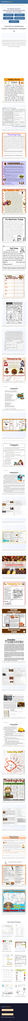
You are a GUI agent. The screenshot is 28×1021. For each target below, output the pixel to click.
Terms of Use (7, 1009)
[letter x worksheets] (20, 961)
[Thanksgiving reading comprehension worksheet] (14, 178)
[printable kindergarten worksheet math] (7, 961)
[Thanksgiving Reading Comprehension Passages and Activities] (14, 232)
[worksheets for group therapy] (20, 945)
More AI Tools (14, 21)
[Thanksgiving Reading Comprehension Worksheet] (14, 92)
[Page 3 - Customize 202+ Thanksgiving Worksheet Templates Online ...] (14, 850)
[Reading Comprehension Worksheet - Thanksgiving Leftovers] (14, 484)
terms (18, 46)
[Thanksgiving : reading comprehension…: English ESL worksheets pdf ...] (14, 206)
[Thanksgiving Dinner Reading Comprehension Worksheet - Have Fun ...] (14, 400)
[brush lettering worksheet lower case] (7, 992)
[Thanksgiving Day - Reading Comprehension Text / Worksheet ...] (14, 509)
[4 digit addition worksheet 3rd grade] (7, 976)
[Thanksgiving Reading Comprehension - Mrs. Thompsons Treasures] (14, 117)
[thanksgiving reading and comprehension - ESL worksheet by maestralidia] (14, 598)
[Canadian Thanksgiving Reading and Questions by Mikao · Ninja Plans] (14, 652)
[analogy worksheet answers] (7, 946)
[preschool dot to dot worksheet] (20, 991)
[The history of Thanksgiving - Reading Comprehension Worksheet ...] (14, 817)
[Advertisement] (14, 62)
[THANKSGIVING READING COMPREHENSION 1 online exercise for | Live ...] (14, 878)
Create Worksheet (8, 14)
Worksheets (6, 1006)
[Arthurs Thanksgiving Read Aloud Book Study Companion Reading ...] (14, 901)
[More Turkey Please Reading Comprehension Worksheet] (14, 736)
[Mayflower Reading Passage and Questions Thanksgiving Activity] (14, 708)
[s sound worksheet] (20, 977)
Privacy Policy (7, 1014)
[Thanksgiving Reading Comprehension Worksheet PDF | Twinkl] (14, 425)
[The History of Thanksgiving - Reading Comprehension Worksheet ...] (14, 677)
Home (2, 5)
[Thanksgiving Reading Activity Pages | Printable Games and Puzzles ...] (14, 313)
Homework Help (20, 14)
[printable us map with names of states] (7, 929)
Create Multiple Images (19, 18)
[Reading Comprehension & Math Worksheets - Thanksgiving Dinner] (14, 621)
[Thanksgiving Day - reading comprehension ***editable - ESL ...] (14, 374)
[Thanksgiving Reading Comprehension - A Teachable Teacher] (14, 260)
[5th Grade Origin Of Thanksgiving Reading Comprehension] (14, 537)
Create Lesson (8, 18)
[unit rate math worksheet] (20, 932)
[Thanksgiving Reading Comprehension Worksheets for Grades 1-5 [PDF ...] (14, 288)
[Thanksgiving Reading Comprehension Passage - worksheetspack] (14, 150)
